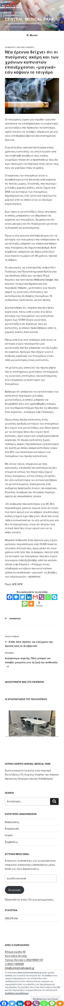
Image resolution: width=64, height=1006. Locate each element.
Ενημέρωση (15, 618)
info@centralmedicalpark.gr (19, 968)
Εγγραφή (15, 890)
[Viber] (41, 597)
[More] (31, 604)
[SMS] (25, 604)
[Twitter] (22, 597)
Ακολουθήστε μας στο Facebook (24, 681)
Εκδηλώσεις (12, 822)
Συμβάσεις (11, 841)
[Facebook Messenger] (16, 597)
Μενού (34, 35)
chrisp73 (29, 47)
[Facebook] (9, 597)
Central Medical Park (29, 19)
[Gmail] (35, 597)
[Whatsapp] (48, 597)
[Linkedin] (29, 597)
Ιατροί (8, 835)
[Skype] (54, 597)
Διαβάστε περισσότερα (16, 993)
